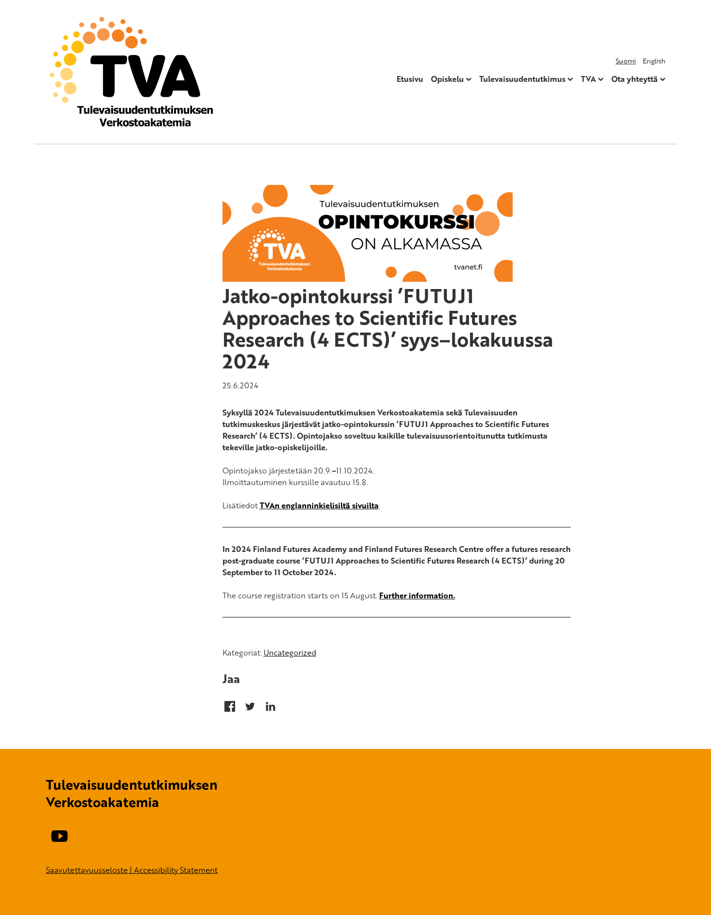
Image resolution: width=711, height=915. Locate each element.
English (654, 61)
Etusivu (410, 79)
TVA (588, 79)
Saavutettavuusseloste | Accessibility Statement (132, 870)
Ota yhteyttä (634, 79)
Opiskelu (447, 79)
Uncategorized (290, 652)
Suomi (626, 61)
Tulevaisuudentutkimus (522, 79)
